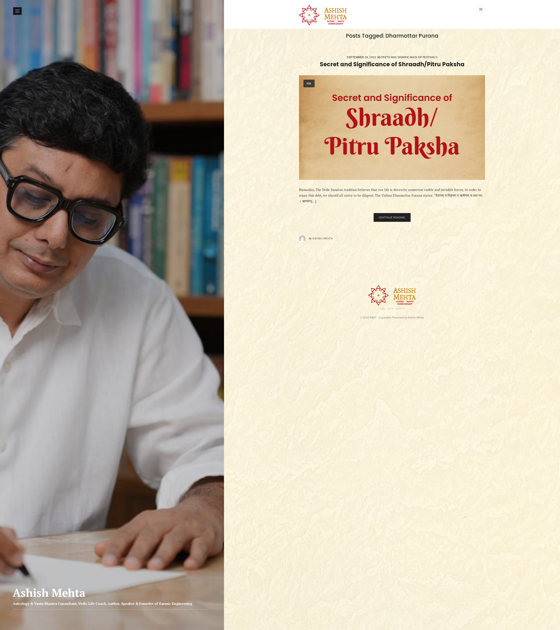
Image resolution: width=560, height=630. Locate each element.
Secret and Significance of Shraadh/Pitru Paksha (392, 64)
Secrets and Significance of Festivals (407, 57)
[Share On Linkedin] (483, 238)
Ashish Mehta (322, 238)
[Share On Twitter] (470, 238)
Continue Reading (392, 217)
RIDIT (373, 317)
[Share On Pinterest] (477, 238)
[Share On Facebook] (464, 238)
